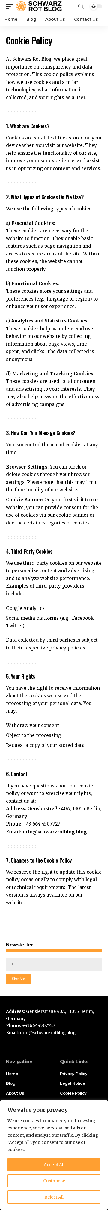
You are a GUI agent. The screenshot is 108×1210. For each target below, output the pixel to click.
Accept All (54, 1164)
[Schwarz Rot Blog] (39, 6)
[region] (54, 1155)
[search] (81, 6)
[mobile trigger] (11, 6)
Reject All (54, 1197)
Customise (54, 1181)
